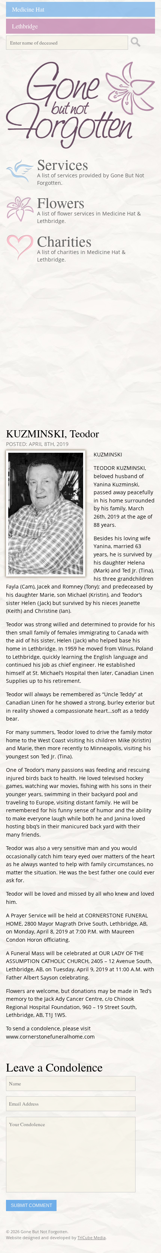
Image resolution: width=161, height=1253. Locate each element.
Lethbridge (25, 26)
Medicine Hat (28, 9)
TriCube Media (92, 1237)
